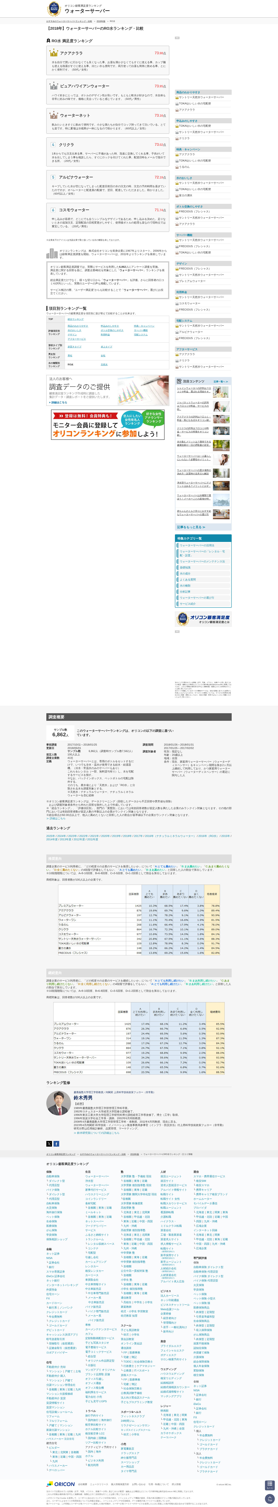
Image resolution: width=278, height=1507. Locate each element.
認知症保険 (200, 1347)
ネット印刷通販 (170, 1300)
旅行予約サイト (94, 1415)
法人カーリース (170, 1295)
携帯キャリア (204, 1189)
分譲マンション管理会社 (60, 1384)
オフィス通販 (93, 1383)
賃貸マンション (55, 1407)
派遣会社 (166, 1230)
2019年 (116, 835)
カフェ (89, 1333)
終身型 (200, 1312)
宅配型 (92, 1252)
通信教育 (126, 1297)
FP (125, 1352)
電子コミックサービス (98, 1351)
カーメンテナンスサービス (101, 1329)
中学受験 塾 (128, 1252)
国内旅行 (93, 1420)
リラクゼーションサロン (135, 1425)
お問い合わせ (139, 1484)
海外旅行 (106, 1420)
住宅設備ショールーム (59, 1411)
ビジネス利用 (96, 1460)
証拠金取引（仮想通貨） (63, 1347)
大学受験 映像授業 (132, 1203)
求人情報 (176, 1484)
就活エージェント (171, 1176)
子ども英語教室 (130, 1330)
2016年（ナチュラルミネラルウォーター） (170, 835)
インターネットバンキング (62, 1285)
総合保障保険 (201, 1361)
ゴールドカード (58, 1325)
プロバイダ (200, 1207)
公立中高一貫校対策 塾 (134, 1270)
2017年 (138, 835)
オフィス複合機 (94, 1387)
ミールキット (93, 1212)
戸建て (69, 1371)
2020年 (105, 835)
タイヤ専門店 (129, 1471)
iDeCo (197, 1403)
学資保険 (51, 1234)
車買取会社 (92, 1279)
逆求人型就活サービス (174, 1185)
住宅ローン (53, 1294)
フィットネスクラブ (133, 1416)
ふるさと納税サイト (97, 1234)
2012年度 (79, 839)
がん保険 (51, 1230)
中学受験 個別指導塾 (133, 1261)
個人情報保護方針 (120, 1484)
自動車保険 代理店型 (205, 1271)
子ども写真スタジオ (97, 1342)
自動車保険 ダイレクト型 (208, 1267)
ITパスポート (142, 1370)
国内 (90, 1451)
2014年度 (52, 839)
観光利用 (93, 1465)
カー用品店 (127, 1466)
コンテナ (93, 1248)
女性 (103, 355)
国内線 (92, 1437)
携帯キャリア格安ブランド (212, 1194)
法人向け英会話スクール (135, 1397)
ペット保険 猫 (201, 1302)
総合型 (92, 1356)
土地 (78, 1371)
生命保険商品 (201, 1320)
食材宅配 (90, 1203)
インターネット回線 (205, 1230)
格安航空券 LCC (95, 1433)
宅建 (126, 1357)
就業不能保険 (201, 1343)
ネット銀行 (53, 1280)
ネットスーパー (94, 1221)
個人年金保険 (201, 1365)
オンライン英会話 (131, 1343)
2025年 (50, 835)
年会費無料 (55, 1316)
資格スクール (129, 1375)
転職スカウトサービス (174, 1203)
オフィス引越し (94, 1378)
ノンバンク (66, 1307)
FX (48, 1298)
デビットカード (55, 1330)
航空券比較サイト (95, 1424)
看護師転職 (167, 1212)
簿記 (134, 1357)
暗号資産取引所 (55, 1339)
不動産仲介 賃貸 (56, 1398)
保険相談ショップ (57, 1239)
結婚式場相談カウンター (175, 1387)
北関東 (64, 1452)
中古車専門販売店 (98, 1293)
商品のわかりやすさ (78, 326)
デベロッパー (57, 1470)
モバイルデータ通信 (205, 1203)
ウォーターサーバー (97, 1176)
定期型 (211, 1312)
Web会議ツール (170, 1309)
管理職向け (169, 1322)
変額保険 (198, 1370)
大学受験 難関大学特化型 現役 (139, 1194)
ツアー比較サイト (95, 1442)
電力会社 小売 (93, 1396)
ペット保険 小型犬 (204, 1298)
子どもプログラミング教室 (137, 1402)
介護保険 (198, 1357)
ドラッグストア (130, 1453)
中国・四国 (75, 1456)
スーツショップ (130, 1462)
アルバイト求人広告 (172, 1281)
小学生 (149, 1302)
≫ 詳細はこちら (56, 818)
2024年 (61, 835)
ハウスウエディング (172, 1373)
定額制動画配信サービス (99, 1338)
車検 (88, 1324)
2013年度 (65, 839)
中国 (225, 1216)
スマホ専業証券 (55, 1271)
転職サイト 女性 (170, 1198)
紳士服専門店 (129, 1457)
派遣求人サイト (170, 1239)
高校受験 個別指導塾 (133, 1230)
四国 (198, 1221)
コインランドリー (95, 1198)
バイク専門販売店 (98, 1311)
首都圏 (53, 1389)
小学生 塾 (126, 1279)
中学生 (138, 1302)
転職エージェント (171, 1207)
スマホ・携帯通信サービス (209, 1176)
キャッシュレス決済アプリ (62, 1334)
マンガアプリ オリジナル (100, 1369)
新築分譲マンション (58, 1429)
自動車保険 (53, 1176)
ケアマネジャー (146, 1365)
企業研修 (166, 1313)
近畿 (70, 1389)
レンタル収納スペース (101, 1243)
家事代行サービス (95, 1189)
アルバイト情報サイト (174, 1189)
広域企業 (201, 1225)
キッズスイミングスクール (135, 1430)
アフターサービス (77, 339)
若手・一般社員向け (175, 1327)
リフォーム (53, 1416)
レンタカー (92, 1266)
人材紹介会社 (168, 1269)
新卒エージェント (171, 1263)
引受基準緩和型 (205, 1316)
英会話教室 (127, 1339)
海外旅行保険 (54, 1212)
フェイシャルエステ (172, 1350)
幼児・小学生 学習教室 (134, 1311)
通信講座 (126, 1347)
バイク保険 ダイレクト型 (208, 1276)
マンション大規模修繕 (59, 1393)
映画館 (165, 1410)
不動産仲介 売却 (56, 1366)
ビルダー (54, 1447)
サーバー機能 (141, 330)
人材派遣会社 (168, 1276)
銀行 (51, 1267)
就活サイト (167, 1180)
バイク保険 (53, 1189)
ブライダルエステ (171, 1345)
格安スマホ (202, 1185)
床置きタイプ (74, 346)
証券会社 (54, 1262)
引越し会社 (92, 1257)
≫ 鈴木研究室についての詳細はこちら (97, 1132)
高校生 (127, 1302)
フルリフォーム (58, 1420)
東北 (55, 1452)
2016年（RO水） (208, 835)
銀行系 (53, 1307)
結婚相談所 (167, 1382)
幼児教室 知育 (129, 1315)
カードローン (54, 1302)
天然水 (104, 364)
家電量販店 (127, 1448)
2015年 (225, 835)
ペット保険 (53, 1216)
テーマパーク (168, 1437)
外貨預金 (51, 1289)
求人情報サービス (171, 1243)
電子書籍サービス (95, 1347)
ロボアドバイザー (57, 1352)
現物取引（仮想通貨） (62, 1343)
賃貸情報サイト (55, 1402)
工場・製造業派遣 (171, 1234)
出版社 (92, 1365)
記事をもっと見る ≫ (191, 527)
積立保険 (198, 1375)
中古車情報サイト (95, 1284)
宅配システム (141, 334)
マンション (55, 1371)
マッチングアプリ (171, 1396)
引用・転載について (158, 1484)
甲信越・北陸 (142, 1216)
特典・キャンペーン (144, 326)
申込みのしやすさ (110, 326)
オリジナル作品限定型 (101, 1360)
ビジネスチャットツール (175, 1304)
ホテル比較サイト (95, 1429)
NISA (49, 1257)
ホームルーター (202, 1198)
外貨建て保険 (201, 1352)
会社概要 (82, 1484)
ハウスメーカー (58, 1465)
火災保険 (51, 1207)
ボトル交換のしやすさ (112, 330)
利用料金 (105, 334)
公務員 (127, 1370)
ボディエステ (168, 1354)
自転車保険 (53, 1203)
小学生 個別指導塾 (132, 1288)
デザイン (72, 334)
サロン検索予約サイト (174, 1359)
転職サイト (167, 1194)
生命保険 (51, 1221)
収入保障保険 (204, 1330)
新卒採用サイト (170, 1256)
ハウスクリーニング (97, 1194)
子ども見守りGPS (96, 1401)
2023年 (72, 835)
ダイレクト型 (57, 1180)
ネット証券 (53, 1253)
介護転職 (166, 1216)
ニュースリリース (99, 1484)
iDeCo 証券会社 (55, 1276)
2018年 (127, 835)
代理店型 (54, 1185)
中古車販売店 (93, 1288)
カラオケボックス (171, 1433)
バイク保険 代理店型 (205, 1280)
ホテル (89, 1455)
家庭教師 (126, 1306)
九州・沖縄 (130, 1225)
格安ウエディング (171, 1378)
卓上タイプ (106, 346)
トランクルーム (94, 1239)
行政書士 (128, 1365)
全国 (181, 1428)
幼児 (126, 1334)
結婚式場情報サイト (172, 1391)
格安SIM (201, 1180)
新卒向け (168, 1331)
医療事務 (135, 1352)
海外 (98, 1451)
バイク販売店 (93, 1306)
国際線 (102, 1437)
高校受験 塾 (128, 1207)
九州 (78, 1389)
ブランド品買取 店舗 (97, 1374)
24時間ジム (127, 1420)
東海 (62, 1389)
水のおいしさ (74, 330)
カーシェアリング (95, 1261)
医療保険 (51, 1225)
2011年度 (92, 839)
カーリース (92, 1275)
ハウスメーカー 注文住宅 (60, 1438)
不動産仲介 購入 (56, 1375)
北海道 (127, 1212)
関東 (184, 1414)
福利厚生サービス (95, 1392)
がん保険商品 (201, 1334)
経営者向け (169, 1318)
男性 (70, 355)
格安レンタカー (94, 1270)
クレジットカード (57, 1312)
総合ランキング (76, 319)
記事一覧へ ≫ (221, 381)
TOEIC (127, 1361)
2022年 (83, 835)
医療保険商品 (201, 1307)
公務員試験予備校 (131, 1392)
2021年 (94, 835)
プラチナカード (209, 1448)
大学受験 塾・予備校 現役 (136, 1176)
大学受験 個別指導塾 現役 (136, 1185)
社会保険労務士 (143, 1361)
